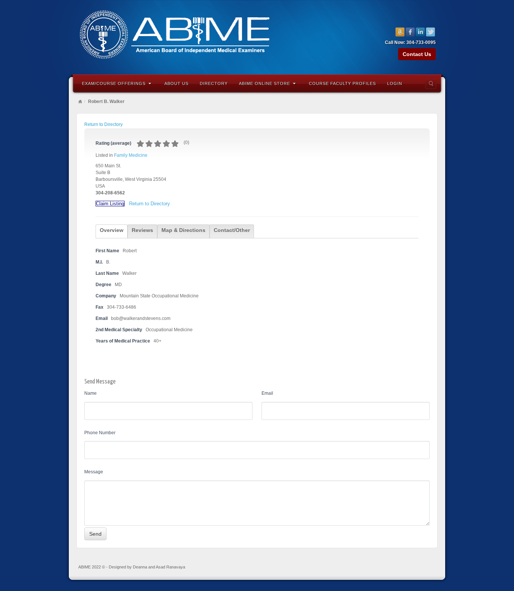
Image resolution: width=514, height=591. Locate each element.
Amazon (400, 31)
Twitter (430, 31)
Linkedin (420, 31)
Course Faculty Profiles (342, 83)
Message (93, 471)
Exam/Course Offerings (114, 83)
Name (90, 393)
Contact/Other (232, 230)
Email (267, 393)
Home (80, 101)
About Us (176, 83)
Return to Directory (103, 124)
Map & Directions (183, 230)
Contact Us (417, 54)
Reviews (142, 230)
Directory (214, 83)
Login (394, 83)
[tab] (112, 231)
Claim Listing (110, 203)
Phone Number (100, 432)
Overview (111, 230)
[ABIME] (257, 36)
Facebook (410, 31)
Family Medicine (131, 155)
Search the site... (430, 83)
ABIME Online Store (264, 83)
